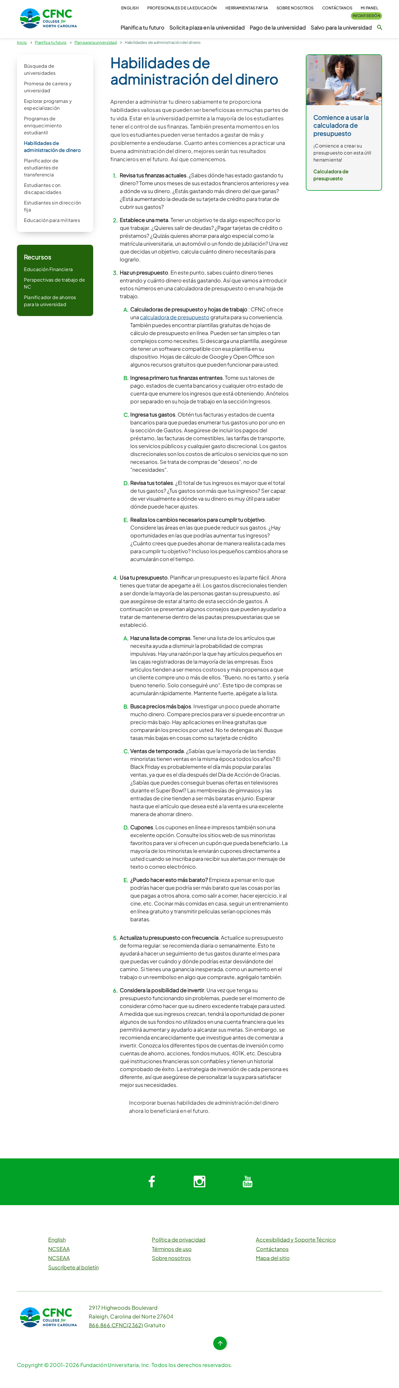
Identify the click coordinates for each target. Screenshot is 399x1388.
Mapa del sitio (273, 1258)
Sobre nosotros (295, 8)
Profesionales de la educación (182, 8)
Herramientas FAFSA (246, 8)
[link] (343, 79)
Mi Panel (369, 8)
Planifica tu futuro (142, 27)
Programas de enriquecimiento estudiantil (43, 125)
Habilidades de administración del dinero (163, 42)
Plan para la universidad (95, 42)
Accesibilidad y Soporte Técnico (296, 1239)
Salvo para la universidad (341, 27)
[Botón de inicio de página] (220, 1343)
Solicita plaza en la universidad (207, 27)
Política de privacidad (178, 1239)
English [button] (130, 8)
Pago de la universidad (278, 27)
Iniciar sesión (366, 15)
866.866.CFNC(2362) (116, 1325)
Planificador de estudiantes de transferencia (41, 167)
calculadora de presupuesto (174, 317)
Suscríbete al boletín (73, 1267)
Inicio (22, 42)
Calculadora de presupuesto (331, 174)
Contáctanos (337, 8)
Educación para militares (52, 220)
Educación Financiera (48, 269)
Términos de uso (172, 1248)
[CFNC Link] (48, 17)
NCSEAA (59, 1248)
